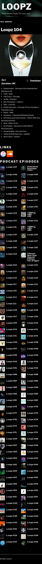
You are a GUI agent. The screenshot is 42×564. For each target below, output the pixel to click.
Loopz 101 (11, 336)
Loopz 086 (32, 381)
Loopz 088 (32, 374)
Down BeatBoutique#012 (32, 168)
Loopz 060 (32, 464)
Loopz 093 (11, 361)
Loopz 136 (11, 207)
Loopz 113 (11, 297)
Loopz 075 (11, 419)
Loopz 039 (11, 535)
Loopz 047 (11, 510)
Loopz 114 (32, 291)
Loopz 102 (32, 329)
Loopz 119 (11, 278)
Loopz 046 (32, 510)
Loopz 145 (32, 174)
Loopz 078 (32, 407)
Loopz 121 (11, 271)
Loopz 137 (32, 200)
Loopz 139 (32, 194)
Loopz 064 (32, 452)
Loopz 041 (11, 529)
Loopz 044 (32, 516)
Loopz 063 (11, 458)
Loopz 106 (32, 316)
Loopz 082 (32, 394)
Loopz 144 (11, 181)
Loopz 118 (32, 278)
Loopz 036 (32, 542)
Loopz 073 (11, 426)
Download (35, 80)
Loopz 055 (11, 484)
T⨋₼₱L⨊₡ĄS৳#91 (31, 214)
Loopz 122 (32, 265)
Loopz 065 (11, 452)
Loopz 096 (32, 349)
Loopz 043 (11, 522)
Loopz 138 (11, 200)
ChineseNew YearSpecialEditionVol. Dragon (33, 257)
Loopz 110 (32, 304)
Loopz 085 (11, 387)
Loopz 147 (11, 167)
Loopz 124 (11, 254)
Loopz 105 (11, 323)
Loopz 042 (32, 522)
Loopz (17, 7)
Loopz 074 (32, 419)
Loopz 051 (11, 497)
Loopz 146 (11, 174)
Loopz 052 (32, 490)
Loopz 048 (32, 503)
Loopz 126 (11, 247)
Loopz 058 (32, 471)
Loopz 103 (11, 329)
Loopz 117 (11, 284)
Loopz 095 (11, 355)
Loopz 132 (32, 221)
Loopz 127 (32, 241)
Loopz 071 (11, 432)
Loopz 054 (32, 484)
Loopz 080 (32, 400)
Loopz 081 (11, 400)
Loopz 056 (32, 477)
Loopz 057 (11, 477)
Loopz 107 (11, 316)
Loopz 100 (32, 336)
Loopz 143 (32, 181)
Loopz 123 (11, 265)
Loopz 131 (11, 227)
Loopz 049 (11, 503)
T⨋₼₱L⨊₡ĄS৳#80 (31, 228)
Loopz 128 (11, 241)
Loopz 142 (11, 187)
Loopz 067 (11, 445)
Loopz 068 (32, 439)
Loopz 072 (32, 426)
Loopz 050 (32, 497)
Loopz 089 (11, 374)
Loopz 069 (11, 439)
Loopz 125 (32, 247)
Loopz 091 (11, 368)
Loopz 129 (32, 235)
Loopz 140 (11, 194)
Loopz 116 (32, 284)
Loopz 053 (11, 490)
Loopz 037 (11, 542)
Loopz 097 (11, 349)
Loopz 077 (11, 413)
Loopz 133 (11, 221)
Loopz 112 (32, 297)
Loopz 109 (11, 310)
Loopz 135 (32, 207)
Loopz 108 (32, 310)
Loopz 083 (11, 394)
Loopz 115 (11, 291)
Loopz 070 (32, 432)
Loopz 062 (32, 458)
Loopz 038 (32, 535)
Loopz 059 (11, 471)
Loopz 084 (32, 387)
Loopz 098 (32, 342)
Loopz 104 (32, 323)
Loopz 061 (11, 464)
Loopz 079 (11, 407)
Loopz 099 (11, 342)
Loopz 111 (11, 304)
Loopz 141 (32, 187)
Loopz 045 (11, 516)
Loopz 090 (32, 368)
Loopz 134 (11, 213)
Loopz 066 (32, 445)
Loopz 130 (11, 235)
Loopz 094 (32, 355)
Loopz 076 (32, 413)
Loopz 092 (32, 361)
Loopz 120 (32, 271)
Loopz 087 (11, 381)
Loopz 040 (32, 529)
